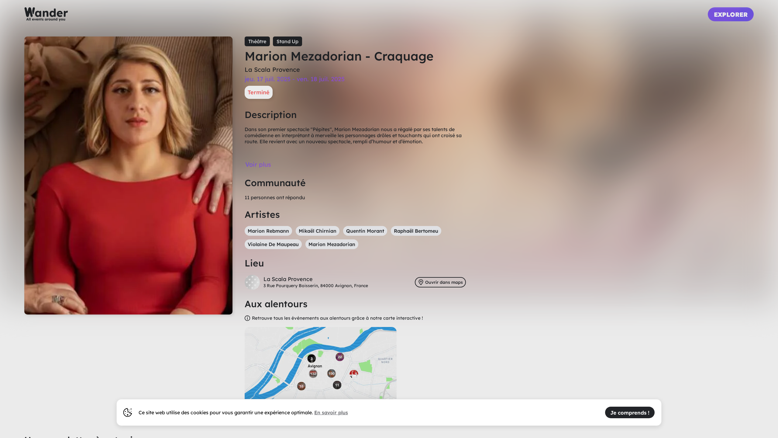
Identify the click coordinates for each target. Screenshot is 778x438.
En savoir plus (331, 412)
